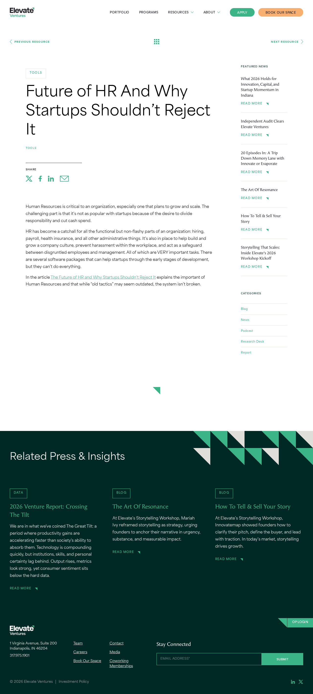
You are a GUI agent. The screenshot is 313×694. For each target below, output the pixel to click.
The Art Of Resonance (259, 190)
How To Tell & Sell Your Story (261, 219)
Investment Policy (74, 682)
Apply (242, 12)
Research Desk (252, 341)
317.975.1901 (19, 656)
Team (78, 643)
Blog (244, 308)
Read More (251, 103)
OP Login (300, 622)
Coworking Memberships (121, 663)
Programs (148, 12)
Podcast (247, 330)
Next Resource (285, 42)
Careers (80, 652)
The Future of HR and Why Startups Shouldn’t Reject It (103, 278)
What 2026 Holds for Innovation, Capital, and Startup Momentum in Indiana (260, 87)
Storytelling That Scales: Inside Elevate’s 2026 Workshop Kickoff (260, 253)
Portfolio (119, 12)
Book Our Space (281, 12)
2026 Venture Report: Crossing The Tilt (48, 511)
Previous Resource (32, 42)
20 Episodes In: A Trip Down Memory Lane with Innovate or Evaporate (262, 158)
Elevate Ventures (22, 12)
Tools (31, 148)
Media (115, 652)
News (245, 319)
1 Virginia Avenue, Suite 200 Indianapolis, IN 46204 (33, 646)
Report (246, 352)
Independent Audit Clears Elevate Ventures (262, 124)
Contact (116, 643)
